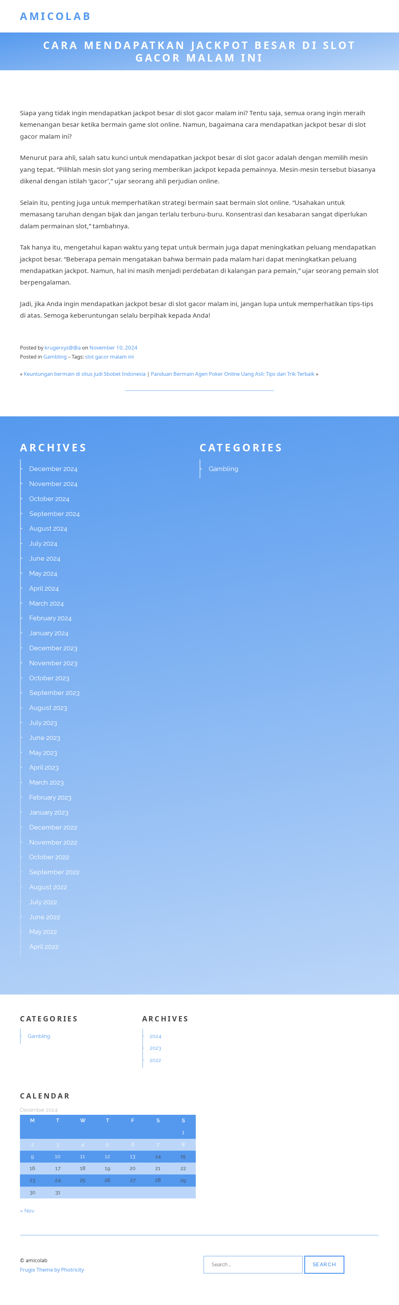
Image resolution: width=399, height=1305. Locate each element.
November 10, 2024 (113, 347)
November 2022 (53, 842)
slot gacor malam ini (109, 356)
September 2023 (54, 693)
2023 (155, 1048)
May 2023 (43, 753)
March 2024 (46, 603)
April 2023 (44, 767)
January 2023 (48, 812)
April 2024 (44, 588)
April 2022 (44, 946)
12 (107, 1156)
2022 (155, 1060)
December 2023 (53, 648)
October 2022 (49, 857)
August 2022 (48, 887)
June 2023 (44, 738)
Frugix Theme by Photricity (52, 1269)
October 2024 (49, 499)
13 (132, 1156)
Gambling (55, 356)
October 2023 (49, 678)
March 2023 (46, 782)
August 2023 (48, 708)
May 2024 (43, 573)
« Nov (27, 1211)
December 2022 (53, 827)
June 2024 (44, 558)
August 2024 (48, 528)
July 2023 (43, 723)
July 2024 (43, 543)
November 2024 (53, 484)
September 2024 (54, 514)
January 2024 (49, 633)
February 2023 (50, 797)
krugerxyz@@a (63, 347)
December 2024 (53, 469)
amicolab (56, 16)
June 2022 (44, 917)
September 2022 (54, 872)
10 (57, 1156)
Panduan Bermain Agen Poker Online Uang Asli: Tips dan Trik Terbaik (233, 373)
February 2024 (50, 618)
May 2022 (43, 931)
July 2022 (43, 902)
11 (82, 1156)
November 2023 (53, 663)
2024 (155, 1036)
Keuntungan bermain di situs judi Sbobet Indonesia (85, 373)
